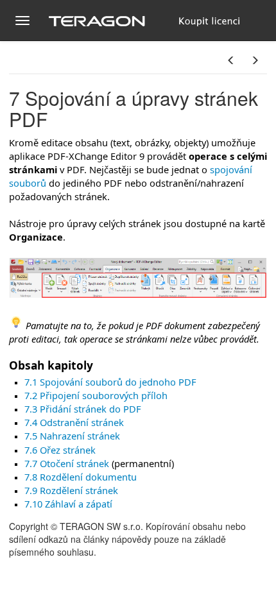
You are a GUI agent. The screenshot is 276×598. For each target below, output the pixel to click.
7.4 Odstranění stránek (74, 422)
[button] (231, 60)
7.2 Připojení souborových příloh (96, 395)
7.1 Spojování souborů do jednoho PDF (110, 381)
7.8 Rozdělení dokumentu (80, 476)
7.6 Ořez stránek (60, 449)
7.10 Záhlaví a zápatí (68, 503)
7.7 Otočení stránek (66, 463)
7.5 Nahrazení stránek (72, 435)
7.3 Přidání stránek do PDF (82, 408)
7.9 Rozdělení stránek (71, 490)
